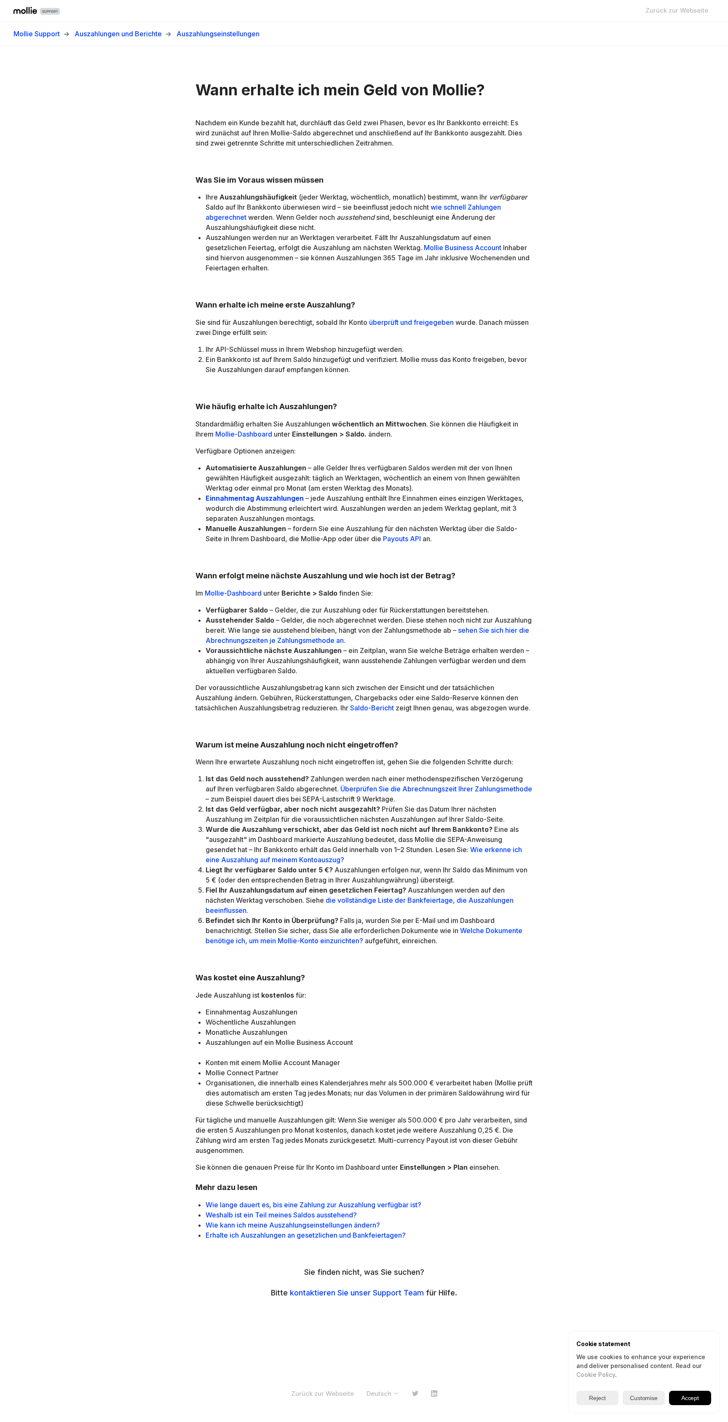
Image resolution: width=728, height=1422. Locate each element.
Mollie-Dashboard (243, 434)
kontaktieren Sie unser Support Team (357, 1292)
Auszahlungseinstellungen (218, 34)
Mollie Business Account (462, 247)
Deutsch (380, 1394)
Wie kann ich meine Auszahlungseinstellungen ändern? (293, 1225)
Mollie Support (36, 34)
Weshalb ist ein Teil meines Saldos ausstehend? (281, 1215)
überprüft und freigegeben (411, 322)
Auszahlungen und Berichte (118, 34)
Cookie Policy (595, 1374)
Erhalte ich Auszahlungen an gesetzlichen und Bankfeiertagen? (306, 1235)
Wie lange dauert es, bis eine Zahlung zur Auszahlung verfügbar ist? (313, 1205)
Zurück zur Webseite (676, 10)
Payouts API (402, 538)
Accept (690, 1398)
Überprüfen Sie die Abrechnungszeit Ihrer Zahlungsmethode (436, 789)
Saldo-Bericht (372, 708)
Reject (597, 1398)
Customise (644, 1398)
